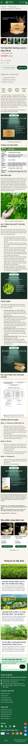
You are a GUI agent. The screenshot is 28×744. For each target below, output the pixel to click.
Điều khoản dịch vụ (5, 716)
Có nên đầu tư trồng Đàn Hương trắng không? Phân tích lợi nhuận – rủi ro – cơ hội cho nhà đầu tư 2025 (14, 643)
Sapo (23, 741)
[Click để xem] (14, 24)
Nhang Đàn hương (5, 693)
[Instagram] (10, 726)
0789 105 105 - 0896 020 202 (10, 681)
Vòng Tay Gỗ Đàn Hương (7, 702)
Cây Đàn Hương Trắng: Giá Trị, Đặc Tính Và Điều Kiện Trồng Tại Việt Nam (14, 583)
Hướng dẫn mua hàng (6, 709)
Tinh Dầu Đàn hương (6, 697)
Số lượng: (6, 60)
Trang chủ (3, 6)
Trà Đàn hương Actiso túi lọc (6, 537)
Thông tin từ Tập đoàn (14, 561)
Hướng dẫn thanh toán (6, 712)
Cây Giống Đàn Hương (6, 700)
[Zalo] (6, 726)
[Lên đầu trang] (25, 741)
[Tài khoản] (23, 2)
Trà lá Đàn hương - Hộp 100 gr (20, 537)
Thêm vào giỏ (8, 546)
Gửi (21, 666)
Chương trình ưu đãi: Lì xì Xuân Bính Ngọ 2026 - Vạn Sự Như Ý (14, 613)
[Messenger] (25, 731)
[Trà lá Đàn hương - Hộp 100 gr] (20, 528)
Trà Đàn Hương (12, 6)
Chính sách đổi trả (5, 718)
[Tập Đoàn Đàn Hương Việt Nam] (9, 2)
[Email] (25, 734)
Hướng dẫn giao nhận (6, 714)
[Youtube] (14, 726)
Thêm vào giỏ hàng (9, 67)
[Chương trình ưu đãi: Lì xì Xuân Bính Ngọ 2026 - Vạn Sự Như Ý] (14, 601)
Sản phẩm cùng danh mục (12, 520)
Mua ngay (23, 67)
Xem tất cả (13, 550)
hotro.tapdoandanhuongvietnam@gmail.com (14, 683)
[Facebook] (2, 726)
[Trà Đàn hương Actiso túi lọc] (7, 528)
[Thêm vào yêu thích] (12, 524)
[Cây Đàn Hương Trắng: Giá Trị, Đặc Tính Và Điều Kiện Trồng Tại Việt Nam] (14, 571)
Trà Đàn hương (4, 695)
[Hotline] (25, 723)
